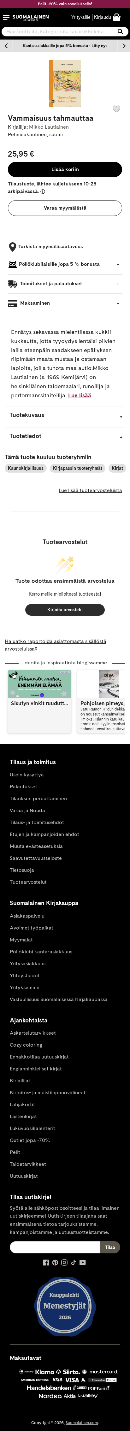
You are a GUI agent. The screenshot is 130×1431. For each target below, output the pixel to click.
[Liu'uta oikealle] (123, 46)
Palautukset (23, 787)
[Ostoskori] (117, 17)
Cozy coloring (26, 1045)
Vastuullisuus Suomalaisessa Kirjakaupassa (59, 999)
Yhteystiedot (25, 975)
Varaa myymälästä (65, 208)
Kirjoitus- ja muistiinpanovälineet (48, 1093)
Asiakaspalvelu (27, 916)
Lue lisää (79, 395)
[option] (65, 46)
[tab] (65, 416)
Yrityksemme (24, 987)
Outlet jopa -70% (30, 1140)
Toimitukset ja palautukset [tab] (50, 284)
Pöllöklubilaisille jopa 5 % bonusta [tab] (59, 264)
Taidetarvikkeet (28, 1164)
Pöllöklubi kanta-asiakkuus (41, 952)
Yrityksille (81, 17)
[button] (6, 17)
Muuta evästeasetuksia (36, 846)
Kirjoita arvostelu (65, 609)
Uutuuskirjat (24, 1176)
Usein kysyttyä (27, 775)
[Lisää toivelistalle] (116, 109)
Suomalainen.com (82, 1422)
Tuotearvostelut (28, 882)
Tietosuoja (22, 870)
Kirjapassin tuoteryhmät (77, 468)
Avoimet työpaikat (31, 928)
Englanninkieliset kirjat (36, 1069)
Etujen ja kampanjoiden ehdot (44, 834)
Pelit (15, 1152)
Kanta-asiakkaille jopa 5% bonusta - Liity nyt (65, 45)
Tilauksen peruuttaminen (38, 798)
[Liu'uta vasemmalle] (6, 46)
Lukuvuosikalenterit (32, 1128)
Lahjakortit (22, 1104)
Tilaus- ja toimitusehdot (37, 822)
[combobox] (65, 31)
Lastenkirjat (23, 1116)
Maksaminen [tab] (34, 303)
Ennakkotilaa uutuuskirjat (39, 1057)
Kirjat (117, 468)
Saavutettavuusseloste (36, 858)
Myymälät (21, 940)
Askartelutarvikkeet (33, 1033)
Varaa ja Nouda (27, 810)
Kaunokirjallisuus (26, 468)
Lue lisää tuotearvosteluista (90, 490)
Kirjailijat (20, 1081)
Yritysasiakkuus (27, 964)
